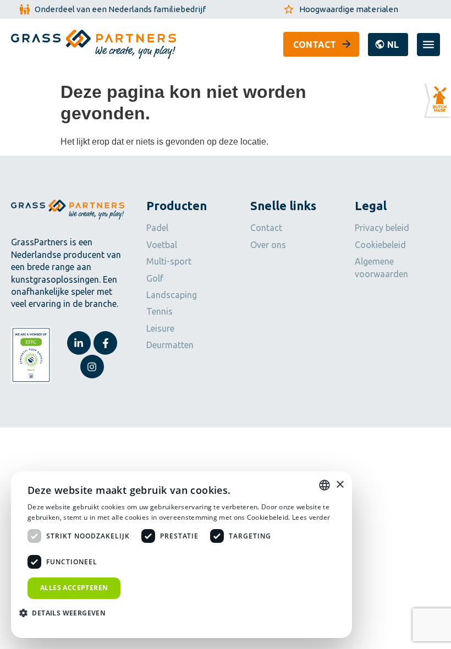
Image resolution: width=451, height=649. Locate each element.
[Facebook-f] (105, 343)
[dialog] (181, 554)
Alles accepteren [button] (74, 587)
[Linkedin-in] (79, 343)
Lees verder (311, 517)
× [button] (340, 485)
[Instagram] (92, 366)
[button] (388, 44)
